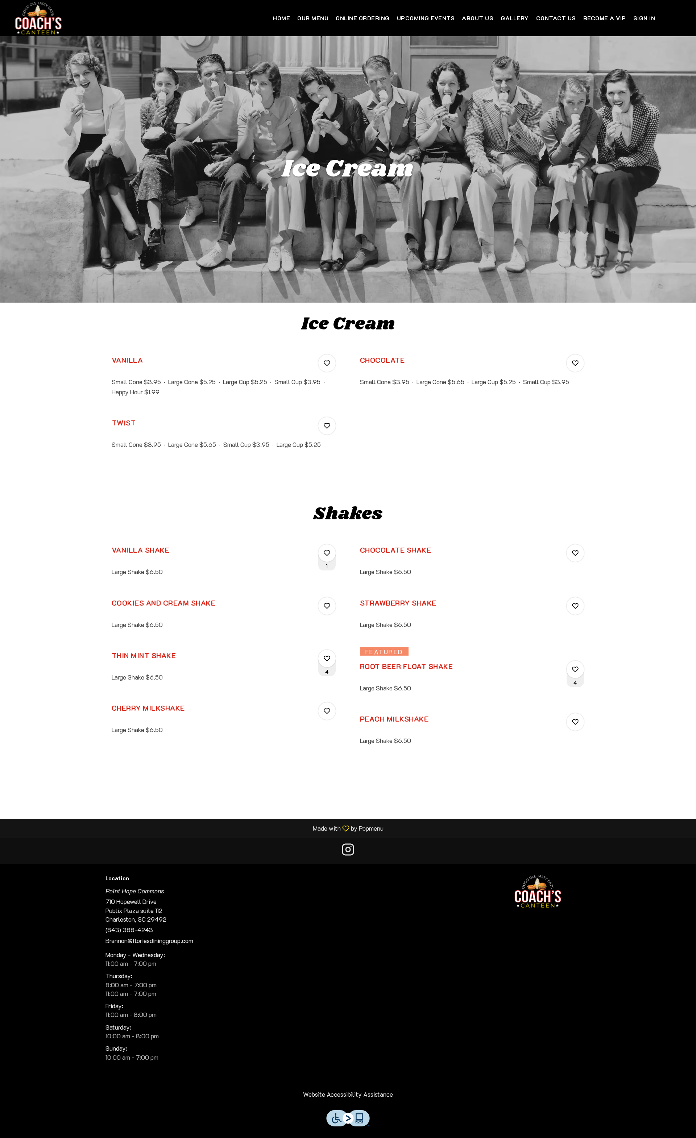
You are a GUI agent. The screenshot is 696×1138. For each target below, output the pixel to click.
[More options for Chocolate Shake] (575, 553)
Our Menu (312, 18)
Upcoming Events (426, 18)
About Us (477, 18)
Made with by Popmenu (194, 827)
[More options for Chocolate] (575, 363)
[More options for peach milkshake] (575, 722)
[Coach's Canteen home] (38, 18)
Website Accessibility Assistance (348, 1094)
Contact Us (556, 18)
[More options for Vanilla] (327, 363)
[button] (224, 379)
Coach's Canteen (538, 891)
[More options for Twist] (327, 426)
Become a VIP (604, 18)
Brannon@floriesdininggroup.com (149, 940)
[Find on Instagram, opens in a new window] (348, 851)
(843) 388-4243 (129, 930)
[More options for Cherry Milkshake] (327, 711)
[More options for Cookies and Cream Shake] (327, 606)
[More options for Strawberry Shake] (575, 606)
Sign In (644, 18)
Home (281, 18)
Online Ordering (363, 18)
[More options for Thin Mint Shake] (327, 658)
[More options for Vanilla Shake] (327, 553)
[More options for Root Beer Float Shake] (575, 669)
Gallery (515, 18)
